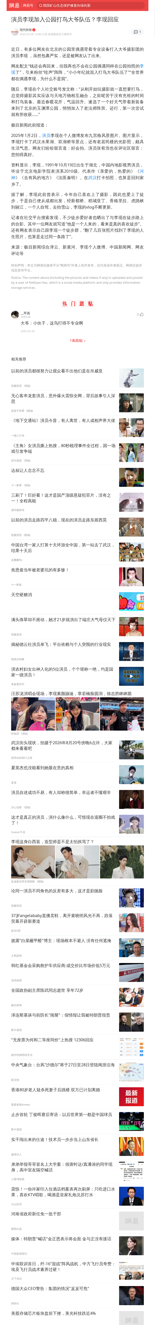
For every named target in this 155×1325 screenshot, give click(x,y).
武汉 (92, 177)
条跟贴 (77, 340)
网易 (14, 5)
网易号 (28, 5)
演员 (46, 135)
